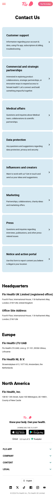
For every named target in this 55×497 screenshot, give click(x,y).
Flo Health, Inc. (11, 392)
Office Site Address (14, 310)
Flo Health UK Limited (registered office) (27, 294)
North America (16, 383)
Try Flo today (45, 4)
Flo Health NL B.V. (13, 359)
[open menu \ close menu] (4, 4)
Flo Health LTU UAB (14, 343)
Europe (8, 334)
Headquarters (15, 285)
